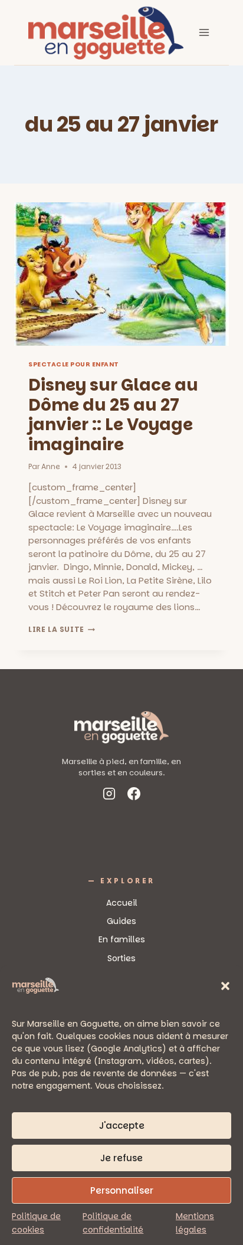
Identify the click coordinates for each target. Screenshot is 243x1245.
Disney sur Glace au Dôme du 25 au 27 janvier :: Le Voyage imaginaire (113, 415)
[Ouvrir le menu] (204, 32)
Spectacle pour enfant (73, 364)
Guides (121, 921)
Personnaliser (121, 1190)
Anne (50, 466)
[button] (225, 986)
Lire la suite (61, 629)
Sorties (121, 958)
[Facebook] (133, 795)
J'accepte (122, 1125)
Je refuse (121, 1158)
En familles (121, 939)
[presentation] (121, 274)
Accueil (121, 903)
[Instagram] (109, 795)
